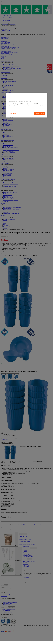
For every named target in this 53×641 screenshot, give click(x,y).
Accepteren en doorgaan (39, 113)
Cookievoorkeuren (12, 113)
